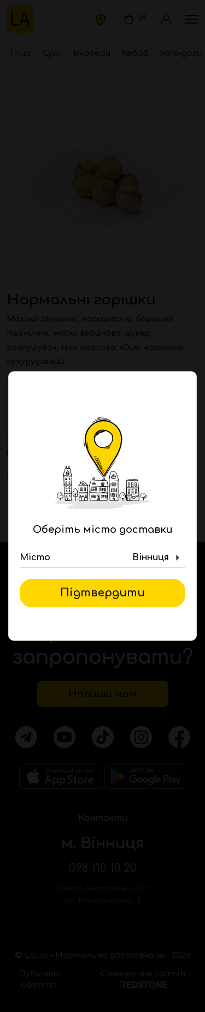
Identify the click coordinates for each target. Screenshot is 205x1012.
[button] (102, 558)
